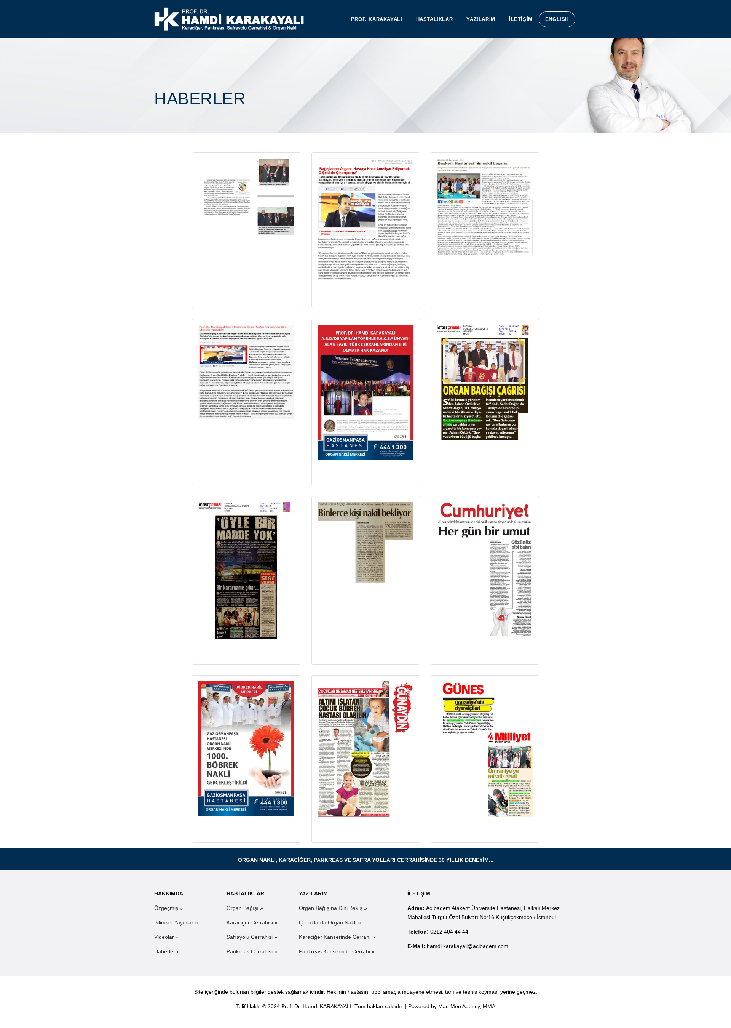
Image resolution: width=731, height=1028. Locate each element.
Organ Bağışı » (245, 908)
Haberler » (167, 951)
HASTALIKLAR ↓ (437, 19)
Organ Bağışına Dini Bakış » (333, 908)
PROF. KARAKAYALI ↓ (379, 19)
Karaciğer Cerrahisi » (252, 922)
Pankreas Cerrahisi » (252, 951)
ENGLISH (557, 19)
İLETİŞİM (521, 19)
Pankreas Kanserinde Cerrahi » (337, 951)
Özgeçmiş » (168, 908)
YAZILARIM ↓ (483, 19)
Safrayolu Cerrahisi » (252, 937)
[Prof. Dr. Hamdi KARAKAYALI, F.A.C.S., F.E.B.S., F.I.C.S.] (229, 19)
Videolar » (166, 937)
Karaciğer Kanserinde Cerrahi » (337, 937)
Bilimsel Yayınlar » (176, 922)
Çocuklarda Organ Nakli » (330, 922)
